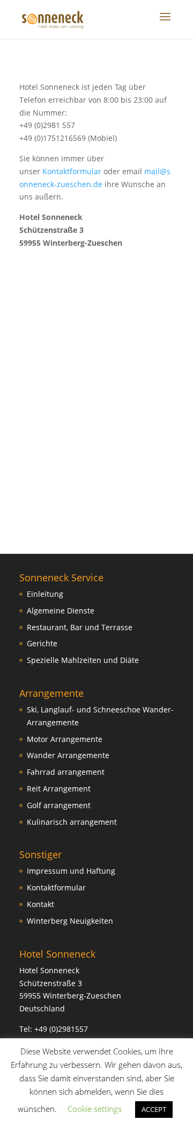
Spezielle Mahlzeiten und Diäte (83, 660)
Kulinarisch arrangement (72, 822)
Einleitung (45, 594)
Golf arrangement (59, 805)
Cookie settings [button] (95, 1108)
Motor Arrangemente (64, 739)
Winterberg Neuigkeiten (70, 921)
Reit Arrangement (59, 788)
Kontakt (40, 904)
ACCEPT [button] (154, 1109)
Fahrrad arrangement (66, 772)
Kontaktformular (71, 171)
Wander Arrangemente (68, 755)
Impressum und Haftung (71, 871)
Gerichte (42, 643)
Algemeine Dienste (60, 610)
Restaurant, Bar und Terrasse (79, 627)
